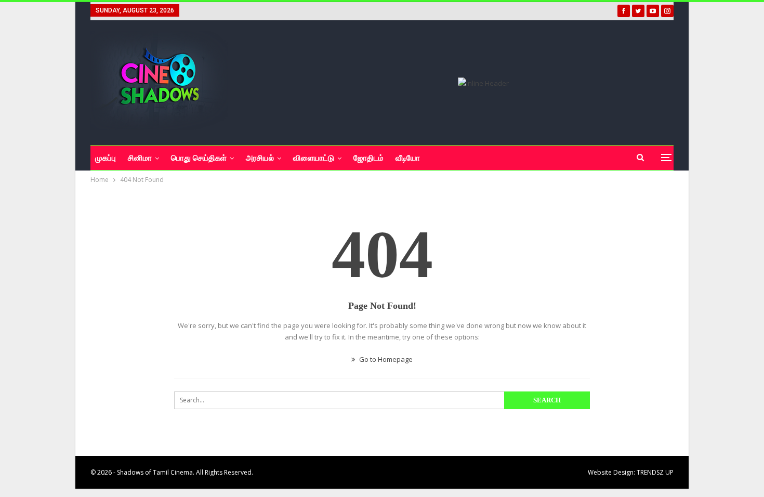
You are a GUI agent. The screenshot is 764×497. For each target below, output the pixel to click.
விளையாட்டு (313, 158)
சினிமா (140, 158)
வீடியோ (408, 158)
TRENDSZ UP (655, 472)
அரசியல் (260, 158)
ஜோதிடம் (368, 158)
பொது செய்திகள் (199, 158)
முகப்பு (105, 158)
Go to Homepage (385, 359)
